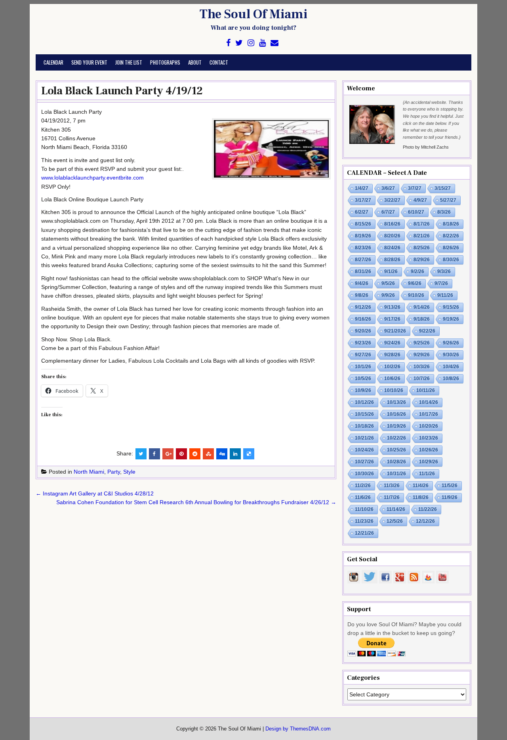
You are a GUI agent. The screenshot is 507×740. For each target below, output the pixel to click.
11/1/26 (427, 473)
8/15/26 (363, 224)
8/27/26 (363, 259)
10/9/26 (363, 390)
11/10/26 (364, 509)
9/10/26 (416, 295)
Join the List (128, 62)
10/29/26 (428, 462)
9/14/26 (422, 307)
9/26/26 (451, 343)
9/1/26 (391, 271)
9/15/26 (451, 307)
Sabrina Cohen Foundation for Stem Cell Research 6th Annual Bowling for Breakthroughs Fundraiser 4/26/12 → (196, 502)
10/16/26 (396, 414)
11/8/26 (421, 497)
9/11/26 (445, 295)
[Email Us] (274, 43)
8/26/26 (451, 247)
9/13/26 (392, 307)
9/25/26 (422, 343)
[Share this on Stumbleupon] (208, 453)
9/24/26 (392, 343)
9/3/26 (444, 271)
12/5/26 (395, 521)
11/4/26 (421, 485)
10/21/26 (364, 438)
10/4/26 (451, 366)
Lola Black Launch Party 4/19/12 (122, 91)
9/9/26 (388, 295)
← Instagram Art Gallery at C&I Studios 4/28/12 (95, 493)
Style (129, 471)
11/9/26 (449, 497)
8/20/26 (392, 236)
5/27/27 (448, 200)
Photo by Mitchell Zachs (426, 147)
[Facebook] (228, 43)
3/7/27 (414, 188)
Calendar (53, 62)
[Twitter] (239, 43)
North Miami (89, 471)
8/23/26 (363, 247)
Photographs (165, 62)
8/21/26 (422, 236)
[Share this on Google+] (167, 453)
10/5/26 (363, 378)
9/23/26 (363, 343)
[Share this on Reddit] (194, 453)
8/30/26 (451, 259)
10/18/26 (364, 426)
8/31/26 (363, 271)
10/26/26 (428, 450)
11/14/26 (396, 509)
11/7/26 (392, 497)
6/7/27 (388, 212)
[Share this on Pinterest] (181, 453)
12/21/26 (364, 533)
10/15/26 (364, 414)
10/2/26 (392, 366)
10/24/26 (364, 450)
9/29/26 (422, 355)
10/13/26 (396, 402)
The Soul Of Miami (253, 14)
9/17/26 (392, 319)
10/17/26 (428, 414)
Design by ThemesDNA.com (298, 729)
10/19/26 (396, 426)
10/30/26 (364, 473)
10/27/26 (364, 462)
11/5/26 (449, 485)
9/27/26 (363, 355)
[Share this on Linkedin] (235, 453)
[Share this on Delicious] (248, 453)
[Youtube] (262, 43)
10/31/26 (396, 473)
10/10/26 (393, 390)
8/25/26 (422, 247)
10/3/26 (422, 366)
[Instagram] (251, 43)
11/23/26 (364, 521)
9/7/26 (441, 283)
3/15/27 (443, 188)
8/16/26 (392, 224)
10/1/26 (363, 366)
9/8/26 (361, 295)
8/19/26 (363, 236)
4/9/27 (420, 200)
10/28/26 (396, 462)
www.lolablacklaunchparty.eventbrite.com (92, 177)
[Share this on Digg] (221, 453)
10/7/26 (422, 378)
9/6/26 (414, 283)
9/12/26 (363, 307)
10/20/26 (428, 426)
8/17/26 (422, 224)
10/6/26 (392, 378)
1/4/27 (361, 188)
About (195, 62)
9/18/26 (422, 319)
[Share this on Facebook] (154, 453)
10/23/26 (428, 438)
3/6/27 (388, 188)
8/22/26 (451, 236)
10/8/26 (451, 378)
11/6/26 (363, 497)
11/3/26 (392, 485)
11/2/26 (363, 485)
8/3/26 (444, 212)
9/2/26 (417, 271)
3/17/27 (363, 200)
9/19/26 (451, 319)
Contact (219, 62)
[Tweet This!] (141, 453)
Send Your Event (89, 62)
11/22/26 (427, 509)
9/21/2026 (395, 331)
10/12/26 (364, 402)
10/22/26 (396, 438)
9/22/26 (427, 331)
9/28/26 (392, 355)
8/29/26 (422, 259)
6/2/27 (361, 212)
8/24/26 (392, 247)
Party (113, 471)
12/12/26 (425, 521)
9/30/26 (451, 355)
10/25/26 (396, 450)
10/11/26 (425, 390)
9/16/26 (363, 319)
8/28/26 (392, 259)
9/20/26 (363, 331)
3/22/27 (392, 200)
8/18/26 (451, 224)
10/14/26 (428, 402)
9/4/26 (361, 283)
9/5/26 (388, 283)
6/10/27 (416, 212)
